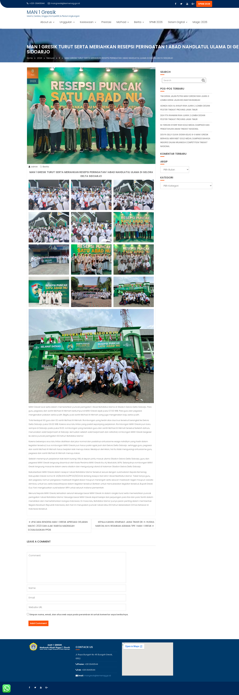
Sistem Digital (176, 22)
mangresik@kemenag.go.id (65, 3)
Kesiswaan (86, 22)
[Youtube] (187, 4)
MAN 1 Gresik (41, 12)
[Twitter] (181, 4)
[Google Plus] (193, 4)
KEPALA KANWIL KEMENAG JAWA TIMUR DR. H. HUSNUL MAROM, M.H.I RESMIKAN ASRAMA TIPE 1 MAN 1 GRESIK (124, 523)
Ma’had (121, 22)
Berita (137, 22)
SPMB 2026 (204, 3)
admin (34, 166)
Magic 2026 (200, 22)
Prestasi (106, 22)
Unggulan (66, 22)
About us (46, 22)
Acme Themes (205, 686)
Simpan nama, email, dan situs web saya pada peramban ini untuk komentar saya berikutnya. (78, 614)
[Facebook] (175, 4)
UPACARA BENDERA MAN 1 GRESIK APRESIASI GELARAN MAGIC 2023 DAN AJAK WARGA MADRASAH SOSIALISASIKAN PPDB (58, 525)
